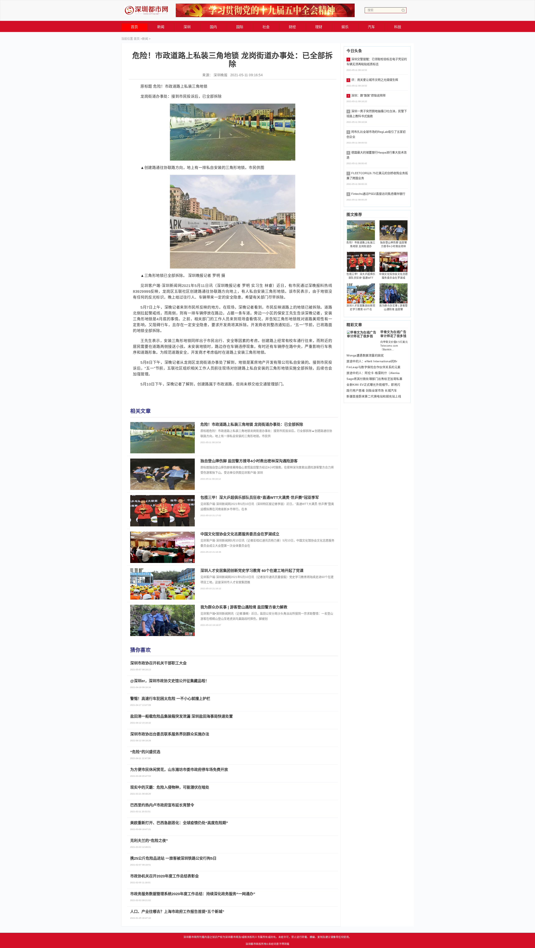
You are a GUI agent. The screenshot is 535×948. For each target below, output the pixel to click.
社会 (266, 27)
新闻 (160, 27)
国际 (239, 27)
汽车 (371, 27)
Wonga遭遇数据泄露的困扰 (365, 355)
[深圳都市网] (146, 9)
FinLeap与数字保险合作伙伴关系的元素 (373, 367)
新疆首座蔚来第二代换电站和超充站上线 (373, 396)
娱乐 (345, 27)
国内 (213, 27)
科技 (397, 27)
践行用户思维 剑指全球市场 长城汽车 (371, 390)
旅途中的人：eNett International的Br (371, 361)
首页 (134, 27)
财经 (292, 27)
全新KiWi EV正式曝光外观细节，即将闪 (373, 384)
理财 (318, 27)
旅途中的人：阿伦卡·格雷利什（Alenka (373, 373)
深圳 (187, 27)
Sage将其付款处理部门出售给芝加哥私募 (374, 378)
